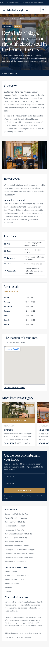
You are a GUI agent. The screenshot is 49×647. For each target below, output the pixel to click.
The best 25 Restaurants (14, 530)
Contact (8, 591)
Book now (9, 443)
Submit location (11, 571)
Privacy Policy (9, 637)
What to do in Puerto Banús (15, 562)
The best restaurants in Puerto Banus (19, 558)
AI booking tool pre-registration (17, 575)
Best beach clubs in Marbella (16, 538)
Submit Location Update (14, 579)
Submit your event (12, 583)
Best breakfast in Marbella (15, 522)
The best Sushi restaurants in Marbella (19, 554)
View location (24, 443)
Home (4, 18)
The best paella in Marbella (15, 526)
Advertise (8, 587)
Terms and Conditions (23, 637)
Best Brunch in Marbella (14, 542)
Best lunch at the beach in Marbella (18, 534)
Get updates (24, 490)
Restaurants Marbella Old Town (17, 514)
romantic (9, 194)
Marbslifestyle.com (18, 9)
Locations (11, 18)
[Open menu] (4, 10)
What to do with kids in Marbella (17, 546)
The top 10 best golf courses (16, 518)
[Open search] (43, 9)
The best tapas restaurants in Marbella (20, 550)
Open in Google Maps (14, 387)
